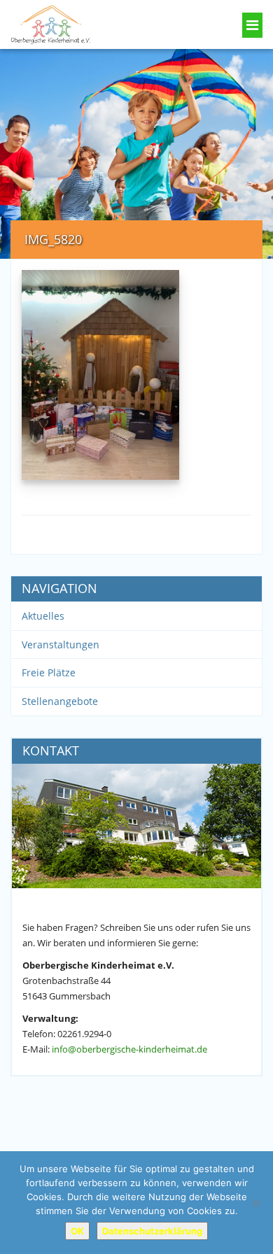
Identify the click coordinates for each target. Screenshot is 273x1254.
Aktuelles (43, 615)
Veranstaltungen (60, 644)
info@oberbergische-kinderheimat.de (129, 1049)
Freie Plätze (49, 672)
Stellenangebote (60, 701)
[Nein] (255, 1203)
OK (77, 1231)
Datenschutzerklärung (152, 1231)
